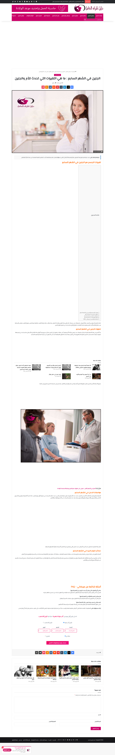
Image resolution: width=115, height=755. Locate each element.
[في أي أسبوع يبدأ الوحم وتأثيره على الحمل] (96, 376)
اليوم (44, 627)
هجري (48, 636)
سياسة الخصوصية (35, 740)
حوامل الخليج (21, 16)
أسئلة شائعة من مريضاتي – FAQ (90, 319)
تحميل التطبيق (7, 750)
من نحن (20, 740)
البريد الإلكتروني (98, 721)
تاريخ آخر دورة (68, 622)
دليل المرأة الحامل (26, 740)
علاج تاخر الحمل (55, 16)
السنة (70, 627)
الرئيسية (73, 71)
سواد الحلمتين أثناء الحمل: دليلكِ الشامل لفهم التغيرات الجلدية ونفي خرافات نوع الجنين (23, 367)
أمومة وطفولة (30, 16)
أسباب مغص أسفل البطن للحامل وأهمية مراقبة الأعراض (69, 678)
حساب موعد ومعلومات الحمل (57, 643)
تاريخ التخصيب (48, 622)
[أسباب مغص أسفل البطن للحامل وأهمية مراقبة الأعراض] (69, 671)
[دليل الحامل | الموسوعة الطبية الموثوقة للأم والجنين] (88, 7)
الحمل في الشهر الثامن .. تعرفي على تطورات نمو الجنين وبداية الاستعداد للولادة (76, 488)
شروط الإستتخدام (43, 740)
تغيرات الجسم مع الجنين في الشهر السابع (89, 312)
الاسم (99, 714)
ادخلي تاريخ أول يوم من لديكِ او (57, 616)
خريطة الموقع (15, 740)
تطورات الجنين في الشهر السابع (91, 314)
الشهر (57, 627)
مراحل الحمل (91, 16)
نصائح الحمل (83, 16)
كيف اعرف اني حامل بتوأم (55, 374)
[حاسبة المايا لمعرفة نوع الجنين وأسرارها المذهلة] (46, 671)
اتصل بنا (50, 740)
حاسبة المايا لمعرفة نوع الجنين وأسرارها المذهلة (47, 678)
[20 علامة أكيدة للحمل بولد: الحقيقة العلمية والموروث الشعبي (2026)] (96, 367)
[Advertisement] (68, 32)
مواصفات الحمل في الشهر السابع (91, 315)
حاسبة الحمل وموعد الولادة (9, 16)
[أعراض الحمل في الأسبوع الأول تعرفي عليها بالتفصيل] (91, 671)
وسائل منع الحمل (65, 16)
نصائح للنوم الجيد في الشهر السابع (91, 317)
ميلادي (68, 636)
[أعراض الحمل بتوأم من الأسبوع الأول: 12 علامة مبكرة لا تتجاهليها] (66, 367)
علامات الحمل (99, 16)
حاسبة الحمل (47, 16)
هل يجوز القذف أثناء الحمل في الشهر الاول (25, 678)
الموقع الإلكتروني (52, 721)
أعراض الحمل (39, 16)
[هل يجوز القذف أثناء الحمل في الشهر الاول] (24, 671)
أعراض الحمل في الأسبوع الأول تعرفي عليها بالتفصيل (92, 678)
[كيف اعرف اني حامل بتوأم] (66, 376)
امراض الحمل (75, 16)
